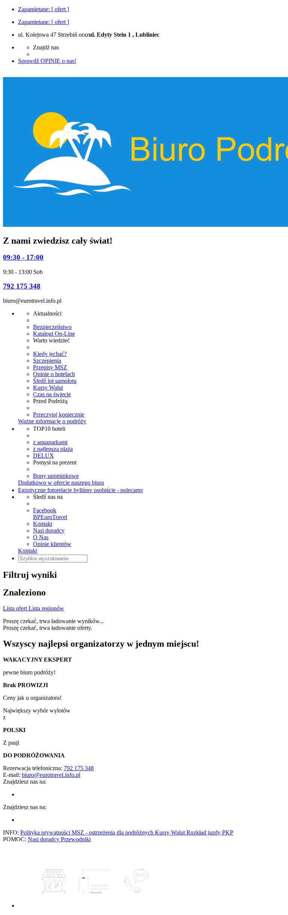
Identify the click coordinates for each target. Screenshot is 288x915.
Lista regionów (46, 608)
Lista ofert (15, 608)
